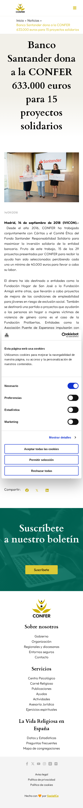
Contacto (41, 657)
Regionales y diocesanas (41, 647)
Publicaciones (41, 689)
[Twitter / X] (33, 764)
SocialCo (52, 796)
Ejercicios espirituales (41, 709)
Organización (41, 641)
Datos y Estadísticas (41, 738)
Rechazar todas (41, 470)
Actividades (41, 699)
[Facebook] (27, 764)
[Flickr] (56, 764)
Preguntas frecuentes (41, 743)
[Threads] (50, 764)
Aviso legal (41, 774)
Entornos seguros (41, 652)
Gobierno (41, 636)
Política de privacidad (41, 779)
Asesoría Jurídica (41, 704)
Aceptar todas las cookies (41, 448)
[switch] (73, 398)
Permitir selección (41, 459)
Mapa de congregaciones (41, 748)
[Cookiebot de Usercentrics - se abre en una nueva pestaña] (62, 334)
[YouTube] (38, 764)
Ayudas (41, 694)
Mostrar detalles (60, 437)
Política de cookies (41, 785)
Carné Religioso (41, 683)
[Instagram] (44, 764)
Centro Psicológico (41, 678)
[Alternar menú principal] (74, 8)
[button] (27, 490)
